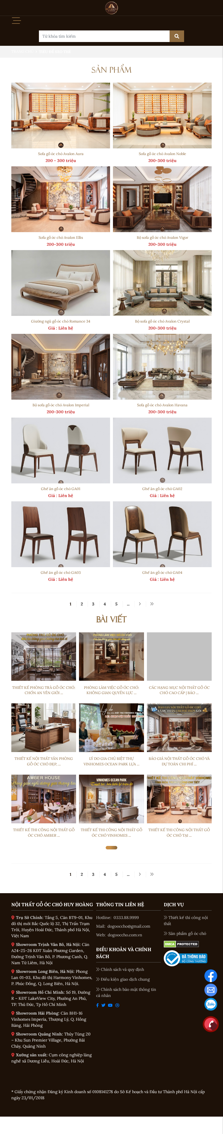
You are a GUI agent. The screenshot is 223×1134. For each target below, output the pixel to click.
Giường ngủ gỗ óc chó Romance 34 (60, 321)
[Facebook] (210, 975)
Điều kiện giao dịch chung (125, 979)
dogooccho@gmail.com (128, 926)
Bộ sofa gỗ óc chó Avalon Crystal (162, 321)
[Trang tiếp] (140, 604)
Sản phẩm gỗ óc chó (187, 933)
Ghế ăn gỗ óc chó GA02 (162, 488)
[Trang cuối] (151, 604)
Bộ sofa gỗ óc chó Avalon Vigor (162, 237)
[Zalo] (210, 1003)
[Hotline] (210, 1023)
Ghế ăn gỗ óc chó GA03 (61, 572)
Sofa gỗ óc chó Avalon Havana (162, 405)
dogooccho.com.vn (125, 935)
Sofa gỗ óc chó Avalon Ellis (61, 237)
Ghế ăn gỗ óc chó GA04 (162, 572)
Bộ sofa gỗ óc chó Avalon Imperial (61, 405)
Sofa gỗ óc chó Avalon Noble (162, 153)
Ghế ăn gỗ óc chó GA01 (60, 488)
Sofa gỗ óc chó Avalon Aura (61, 153)
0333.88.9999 (126, 917)
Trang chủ (22, 51)
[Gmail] (210, 989)
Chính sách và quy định (122, 969)
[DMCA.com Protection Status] (181, 943)
